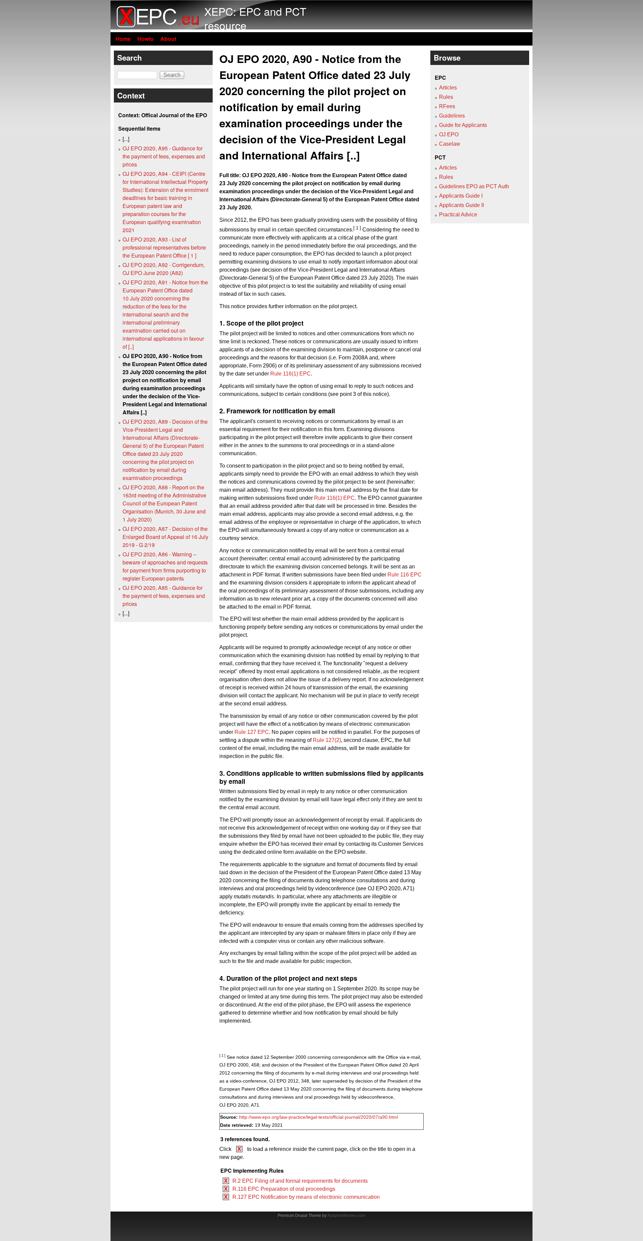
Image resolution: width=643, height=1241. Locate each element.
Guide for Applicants (463, 125)
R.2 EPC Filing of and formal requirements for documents (300, 1181)
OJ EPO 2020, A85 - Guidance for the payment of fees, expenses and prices (164, 596)
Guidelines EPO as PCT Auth (474, 186)
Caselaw (449, 144)
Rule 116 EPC (404, 574)
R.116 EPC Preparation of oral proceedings (283, 1189)
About (168, 39)
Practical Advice (458, 214)
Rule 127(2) (327, 740)
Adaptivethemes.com (346, 1215)
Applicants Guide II (461, 205)
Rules (446, 97)
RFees (447, 106)
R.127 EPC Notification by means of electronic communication (306, 1197)
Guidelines (452, 116)
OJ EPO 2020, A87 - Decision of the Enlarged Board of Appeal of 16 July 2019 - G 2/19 (165, 537)
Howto (145, 39)
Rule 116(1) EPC (290, 373)
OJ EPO (448, 134)
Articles (448, 87)
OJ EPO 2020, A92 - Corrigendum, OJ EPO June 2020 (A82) (164, 269)
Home (123, 39)
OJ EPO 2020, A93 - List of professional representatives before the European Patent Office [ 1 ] (164, 247)
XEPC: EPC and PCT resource (255, 18)
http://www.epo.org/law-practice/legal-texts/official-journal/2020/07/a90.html (318, 1117)
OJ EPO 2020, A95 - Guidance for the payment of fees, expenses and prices (164, 156)
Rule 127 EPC (251, 732)
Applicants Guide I (461, 196)
